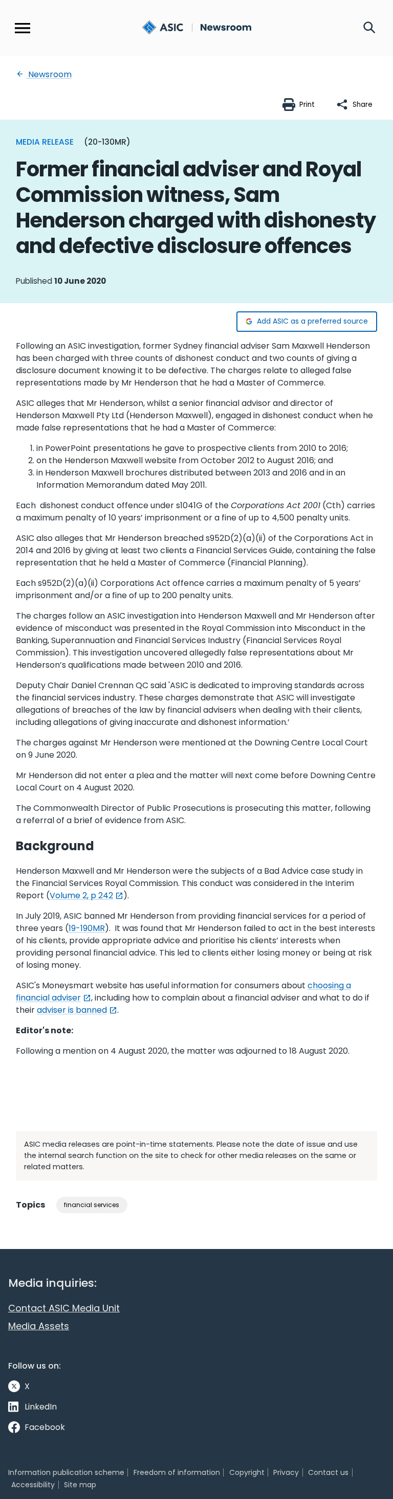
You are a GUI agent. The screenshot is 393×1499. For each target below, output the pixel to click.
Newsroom (49, 74)
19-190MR (87, 928)
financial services (91, 1204)
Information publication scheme (66, 1472)
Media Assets (38, 1326)
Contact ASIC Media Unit (64, 1308)
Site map (80, 1485)
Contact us (328, 1472)
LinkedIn (41, 1407)
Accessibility (33, 1485)
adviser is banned (72, 1010)
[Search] (369, 28)
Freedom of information (177, 1472)
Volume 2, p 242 (81, 895)
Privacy (286, 1472)
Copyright (247, 1472)
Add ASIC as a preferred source (312, 321)
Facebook (45, 1427)
